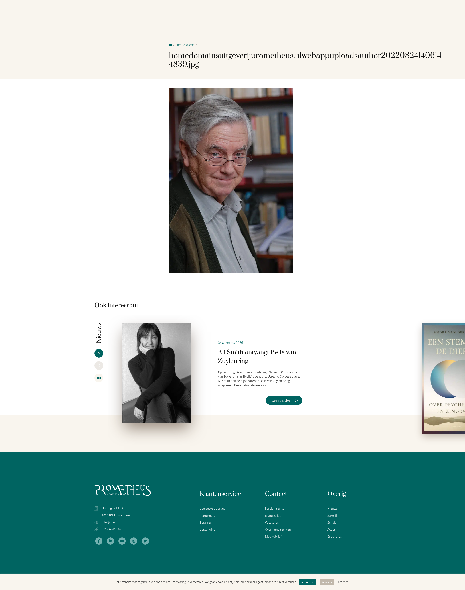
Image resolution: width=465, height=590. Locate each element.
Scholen (332, 523)
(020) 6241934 (111, 529)
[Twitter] (145, 541)
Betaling (205, 523)
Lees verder (285, 400)
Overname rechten (278, 530)
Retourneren (208, 516)
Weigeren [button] (327, 582)
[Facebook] (98, 541)
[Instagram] (133, 541)
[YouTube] (122, 541)
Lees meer (343, 582)
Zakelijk (332, 516)
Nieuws (332, 509)
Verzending (207, 530)
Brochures (334, 536)
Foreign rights (274, 509)
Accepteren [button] (307, 582)
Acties (331, 530)
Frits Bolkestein (185, 45)
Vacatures (272, 523)
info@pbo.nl (110, 522)
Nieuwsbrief (273, 536)
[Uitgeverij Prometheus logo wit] (122, 490)
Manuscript (273, 516)
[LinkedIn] (110, 541)
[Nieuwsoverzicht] (98, 378)
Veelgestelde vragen (213, 509)
